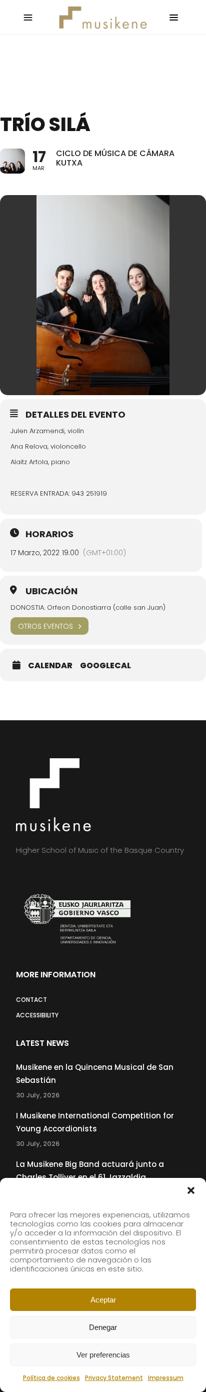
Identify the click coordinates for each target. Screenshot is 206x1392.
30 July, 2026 (38, 1095)
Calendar (50, 665)
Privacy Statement (114, 1377)
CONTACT (31, 999)
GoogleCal (105, 665)
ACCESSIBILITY (37, 1015)
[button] (191, 1190)
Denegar (103, 1327)
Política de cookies (51, 1377)
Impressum (166, 1377)
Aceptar (103, 1299)
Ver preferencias (103, 1354)
